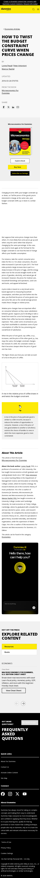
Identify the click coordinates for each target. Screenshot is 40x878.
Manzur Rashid (8, 69)
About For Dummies (8, 761)
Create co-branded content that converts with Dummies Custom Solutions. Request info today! (20, 2)
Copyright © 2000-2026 (9, 864)
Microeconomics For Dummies (10, 91)
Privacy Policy (6, 848)
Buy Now (17, 167)
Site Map (4, 778)
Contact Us (5, 767)
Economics (6, 537)
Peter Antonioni (20, 65)
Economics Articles (12, 29)
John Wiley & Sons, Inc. (28, 864)
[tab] (19, 646)
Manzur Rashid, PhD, (9, 498)
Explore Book (20, 161)
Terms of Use (6, 842)
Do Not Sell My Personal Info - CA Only (15, 859)
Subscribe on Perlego (20, 173)
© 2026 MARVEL (7, 876)
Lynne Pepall (7, 65)
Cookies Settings (7, 853)
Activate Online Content (9, 773)
